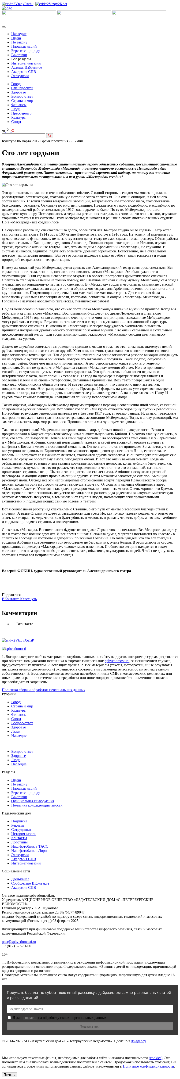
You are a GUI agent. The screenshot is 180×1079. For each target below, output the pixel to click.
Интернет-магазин (26, 63)
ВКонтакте (11, 599)
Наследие (18, 34)
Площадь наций (24, 46)
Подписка (19, 821)
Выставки (19, 55)
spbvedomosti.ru (117, 661)
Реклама (17, 825)
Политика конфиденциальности (37, 805)
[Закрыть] (4, 963)
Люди (15, 109)
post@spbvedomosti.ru (19, 942)
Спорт (16, 122)
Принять (9, 1074)
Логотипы (19, 842)
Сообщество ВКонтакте (30, 883)
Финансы (18, 105)
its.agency (138, 1041)
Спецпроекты (22, 88)
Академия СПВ (23, 72)
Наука (16, 38)
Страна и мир (22, 101)
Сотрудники (21, 830)
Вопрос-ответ (22, 96)
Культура (18, 117)
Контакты (19, 838)
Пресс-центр (21, 113)
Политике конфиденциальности (148, 1066)
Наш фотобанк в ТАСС (29, 846)
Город (16, 84)
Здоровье (18, 92)
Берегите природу (25, 51)
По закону (19, 42)
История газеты (23, 834)
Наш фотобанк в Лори (29, 851)
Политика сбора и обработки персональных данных (43, 690)
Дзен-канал (20, 879)
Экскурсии (20, 76)
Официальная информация (32, 801)
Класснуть (28, 599)
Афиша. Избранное (26, 67)
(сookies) (155, 1058)
